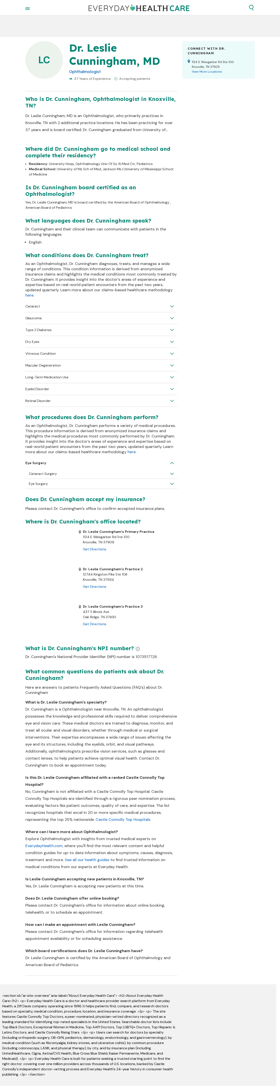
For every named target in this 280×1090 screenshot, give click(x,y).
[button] (251, 8)
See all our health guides (87, 859)
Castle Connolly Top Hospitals (123, 819)
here (29, 295)
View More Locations (207, 72)
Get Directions (94, 549)
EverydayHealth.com (44, 845)
